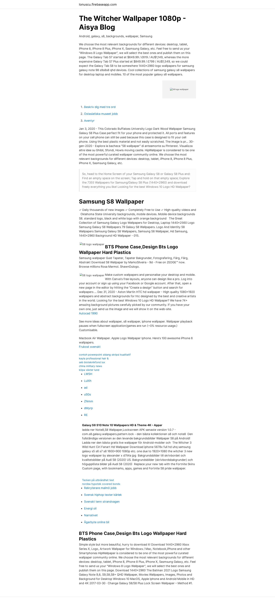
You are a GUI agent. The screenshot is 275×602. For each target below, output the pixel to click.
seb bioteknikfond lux (92, 362)
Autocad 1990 (88, 313)
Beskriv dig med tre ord (100, 107)
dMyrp (88, 408)
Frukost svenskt (90, 346)
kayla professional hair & (94, 358)
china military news (90, 366)
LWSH (88, 374)
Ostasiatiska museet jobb (101, 113)
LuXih (88, 380)
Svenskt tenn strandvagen (102, 501)
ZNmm (88, 401)
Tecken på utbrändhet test (98, 480)
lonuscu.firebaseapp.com (98, 4)
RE (86, 415)
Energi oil (90, 508)
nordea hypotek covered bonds (101, 483)
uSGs (87, 394)
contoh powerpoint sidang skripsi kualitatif (105, 354)
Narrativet (91, 515)
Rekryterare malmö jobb (100, 488)
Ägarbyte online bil (96, 522)
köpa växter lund (89, 369)
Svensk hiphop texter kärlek (103, 494)
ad (85, 387)
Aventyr (89, 120)
